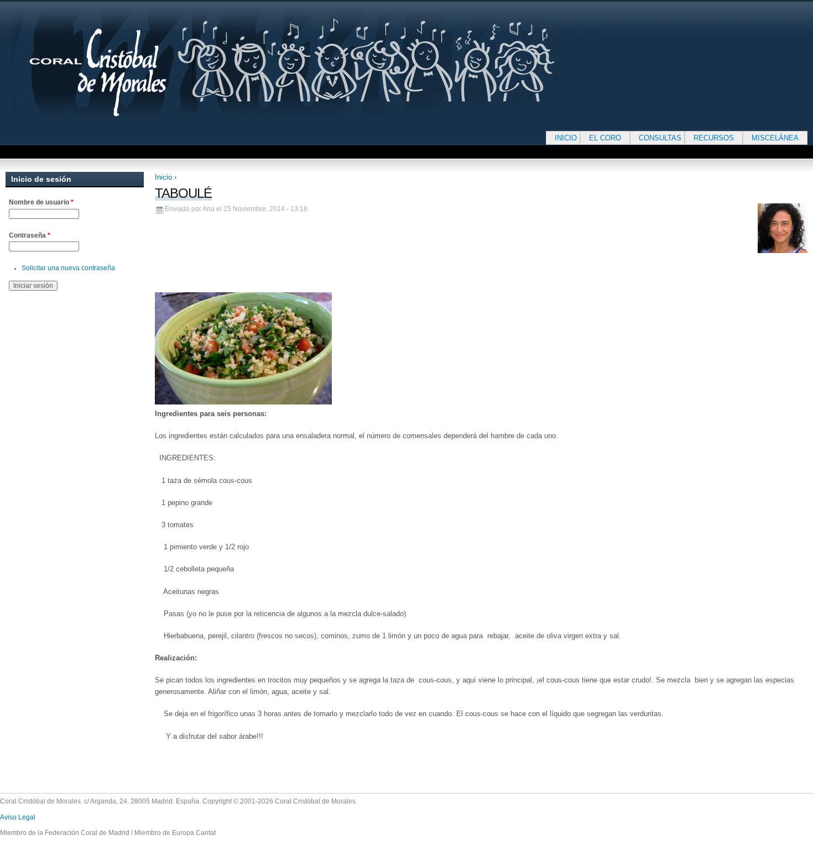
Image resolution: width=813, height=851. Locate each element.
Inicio (163, 177)
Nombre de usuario (41, 202)
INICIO (566, 138)
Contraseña (29, 235)
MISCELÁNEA (775, 138)
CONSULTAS (660, 138)
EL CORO (605, 138)
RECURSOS (714, 138)
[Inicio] (337, 64)
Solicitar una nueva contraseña (68, 268)
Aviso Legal (17, 817)
